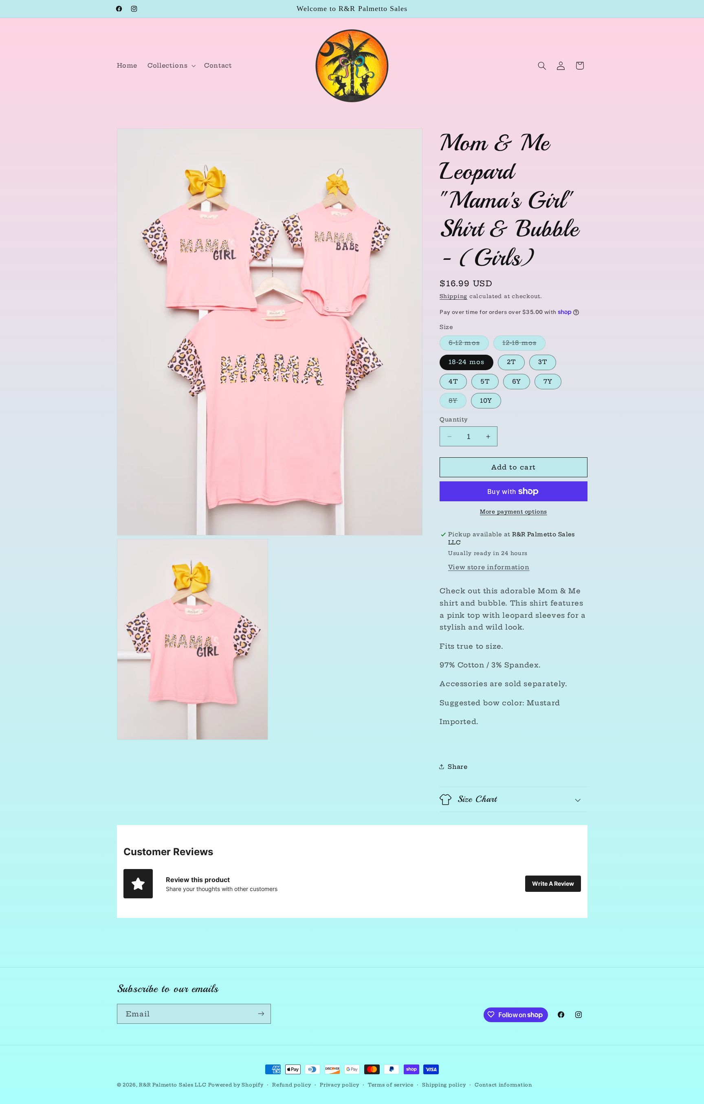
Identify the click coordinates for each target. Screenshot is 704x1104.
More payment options (513, 512)
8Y (457, 402)
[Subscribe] (260, 1013)
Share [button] (457, 766)
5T (485, 381)
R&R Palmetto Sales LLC (172, 1085)
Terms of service (391, 1085)
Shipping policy (444, 1085)
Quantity (454, 419)
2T (511, 362)
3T (542, 362)
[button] (171, 66)
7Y (547, 381)
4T (453, 381)
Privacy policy (339, 1085)
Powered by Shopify (235, 1085)
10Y (486, 400)
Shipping (453, 296)
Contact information (503, 1085)
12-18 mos (524, 344)
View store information (489, 567)
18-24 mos (466, 362)
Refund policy (291, 1085)
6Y (516, 381)
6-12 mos (468, 344)
